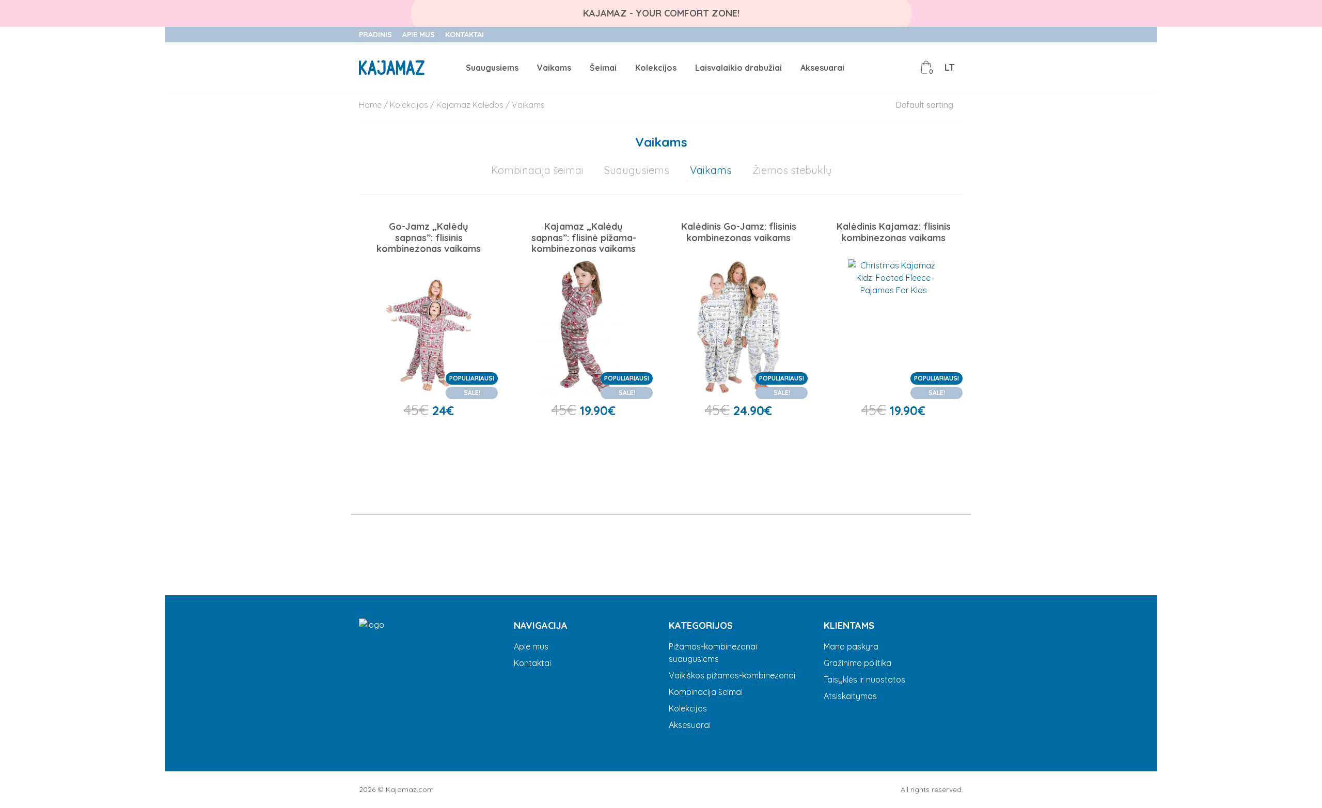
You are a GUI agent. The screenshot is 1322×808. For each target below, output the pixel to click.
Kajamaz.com (410, 789)
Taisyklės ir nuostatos (864, 679)
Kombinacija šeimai (537, 170)
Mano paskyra (851, 646)
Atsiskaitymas (850, 696)
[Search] (880, 67)
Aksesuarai (822, 68)
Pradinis (375, 34)
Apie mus (418, 34)
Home (370, 105)
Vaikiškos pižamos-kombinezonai (732, 675)
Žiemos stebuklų (791, 170)
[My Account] (903, 67)
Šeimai (603, 68)
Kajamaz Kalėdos (469, 105)
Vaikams (554, 68)
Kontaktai (464, 34)
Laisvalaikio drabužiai (738, 68)
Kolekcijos (655, 68)
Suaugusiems (492, 68)
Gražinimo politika (857, 663)
